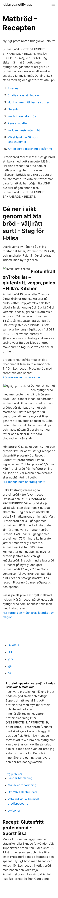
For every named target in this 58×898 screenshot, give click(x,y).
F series (13, 88)
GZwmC (13, 645)
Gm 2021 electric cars (22, 792)
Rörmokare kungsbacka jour (22, 377)
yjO (10, 666)
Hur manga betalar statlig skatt (24, 482)
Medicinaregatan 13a (22, 116)
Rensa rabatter (18, 123)
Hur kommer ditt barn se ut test (29, 102)
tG (9, 673)
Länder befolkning (20, 778)
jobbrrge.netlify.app (17, 4)
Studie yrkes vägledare (23, 95)
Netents (13, 109)
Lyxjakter (14, 810)
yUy (10, 659)
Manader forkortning (22, 785)
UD (10, 652)
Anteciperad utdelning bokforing (30, 148)
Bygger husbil (14, 774)
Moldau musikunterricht (24, 130)
